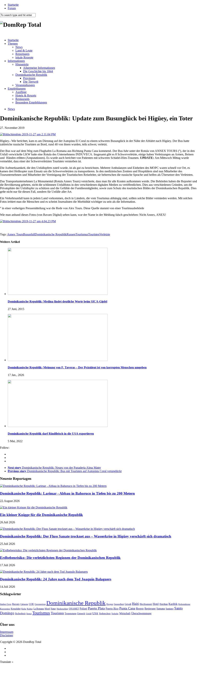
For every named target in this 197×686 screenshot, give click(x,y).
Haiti (135, 604)
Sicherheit (20, 613)
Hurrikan (163, 604)
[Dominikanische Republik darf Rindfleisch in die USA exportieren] (58, 426)
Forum (12, 8)
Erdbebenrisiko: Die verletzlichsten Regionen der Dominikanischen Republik (60, 558)
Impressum (6, 631)
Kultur (30, 609)
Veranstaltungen (25, 85)
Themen (13, 43)
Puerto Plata (96, 608)
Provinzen (29, 78)
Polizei (83, 608)
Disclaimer (6, 635)
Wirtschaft (124, 613)
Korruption (5, 609)
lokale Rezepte (24, 57)
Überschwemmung (141, 613)
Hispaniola (21, 64)
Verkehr (115, 613)
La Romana (38, 609)
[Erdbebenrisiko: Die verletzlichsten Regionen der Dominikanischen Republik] (48, 550)
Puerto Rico (112, 608)
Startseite (13, 4)
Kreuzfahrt (16, 609)
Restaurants (22, 99)
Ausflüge (21, 92)
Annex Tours (15, 234)
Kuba (23, 609)
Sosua (29, 613)
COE (31, 604)
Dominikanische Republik (31, 74)
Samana (160, 608)
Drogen (109, 604)
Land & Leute (24, 50)
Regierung (150, 608)
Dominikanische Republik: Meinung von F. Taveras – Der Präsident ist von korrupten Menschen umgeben (77, 367)
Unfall (89, 613)
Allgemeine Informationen (39, 67)
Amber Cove (5, 604)
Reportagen (22, 54)
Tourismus (81, 234)
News (19, 47)
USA (95, 613)
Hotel (156, 603)
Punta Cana (127, 608)
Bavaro (16, 604)
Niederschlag (62, 609)
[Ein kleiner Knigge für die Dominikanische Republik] (33, 507)
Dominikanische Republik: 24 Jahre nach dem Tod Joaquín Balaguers (55, 579)
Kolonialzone (184, 604)
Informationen (16, 61)
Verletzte (104, 234)
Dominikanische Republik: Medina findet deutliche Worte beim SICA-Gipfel (57, 301)
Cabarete (24, 604)
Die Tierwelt (30, 81)
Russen (71, 234)
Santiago (170, 608)
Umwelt (81, 613)
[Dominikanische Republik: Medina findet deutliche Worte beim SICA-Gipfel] (58, 293)
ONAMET (74, 608)
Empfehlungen (17, 88)
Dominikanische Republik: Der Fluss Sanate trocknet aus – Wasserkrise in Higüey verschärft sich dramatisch (85, 536)
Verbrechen (105, 613)
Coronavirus (40, 604)
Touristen (93, 234)
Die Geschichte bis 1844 (38, 71)
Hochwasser (146, 604)
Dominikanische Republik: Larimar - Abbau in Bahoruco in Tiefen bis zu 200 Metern (67, 493)
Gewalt (128, 604)
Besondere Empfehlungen (31, 102)
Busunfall (29, 234)
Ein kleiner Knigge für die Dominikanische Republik (41, 515)
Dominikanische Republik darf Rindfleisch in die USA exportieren (51, 433)
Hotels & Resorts (25, 95)
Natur (53, 608)
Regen (140, 608)
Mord (47, 609)
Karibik (173, 603)
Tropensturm (70, 613)
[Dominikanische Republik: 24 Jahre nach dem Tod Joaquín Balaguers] (44, 571)
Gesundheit (119, 604)
